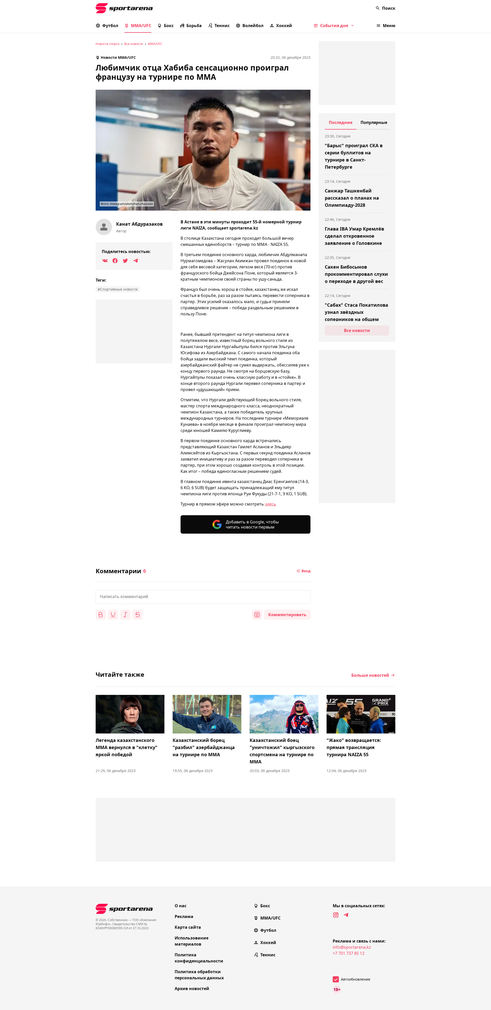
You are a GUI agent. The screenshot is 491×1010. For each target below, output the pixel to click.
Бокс (169, 25)
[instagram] (336, 915)
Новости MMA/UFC (118, 57)
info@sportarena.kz (352, 947)
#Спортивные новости (118, 289)
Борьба (194, 25)
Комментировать (287, 614)
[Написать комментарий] (203, 597)
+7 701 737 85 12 (348, 953)
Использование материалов (191, 941)
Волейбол (252, 25)
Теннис (222, 25)
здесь (270, 504)
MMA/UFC (141, 25)
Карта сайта (188, 927)
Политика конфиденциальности (199, 958)
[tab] (340, 124)
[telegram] (346, 915)
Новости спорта (107, 44)
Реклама (184, 916)
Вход (306, 570)
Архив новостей (192, 988)
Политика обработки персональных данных (199, 975)
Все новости (133, 44)
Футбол (110, 25)
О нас (180, 906)
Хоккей (284, 25)
